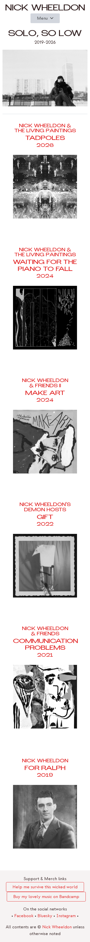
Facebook (24, 915)
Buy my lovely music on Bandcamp (46, 896)
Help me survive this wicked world (45, 887)
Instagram (66, 915)
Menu (42, 18)
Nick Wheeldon (45, 8)
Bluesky (46, 915)
